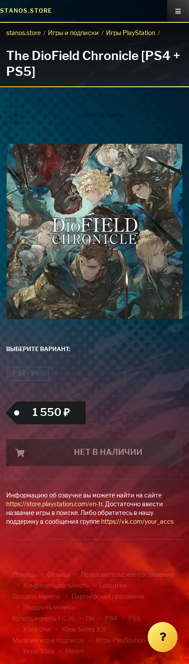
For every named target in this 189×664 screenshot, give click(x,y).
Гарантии (113, 586)
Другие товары (104, 115)
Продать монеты (36, 597)
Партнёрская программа (108, 597)
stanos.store (23, 33)
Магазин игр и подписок (48, 641)
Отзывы (58, 575)
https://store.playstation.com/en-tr (54, 504)
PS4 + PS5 (28, 374)
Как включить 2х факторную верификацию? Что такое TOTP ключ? (142, 148)
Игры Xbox (39, 652)
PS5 (134, 619)
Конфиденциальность (56, 586)
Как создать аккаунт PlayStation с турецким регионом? (143, 143)
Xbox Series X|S (84, 630)
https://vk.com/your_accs (137, 522)
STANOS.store (26, 11)
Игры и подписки (73, 33)
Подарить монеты (49, 608)
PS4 (111, 619)
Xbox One (37, 630)
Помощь (24, 575)
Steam (74, 652)
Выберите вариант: (38, 349)
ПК (90, 619)
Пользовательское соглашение (127, 575)
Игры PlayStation (130, 33)
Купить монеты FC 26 (43, 619)
